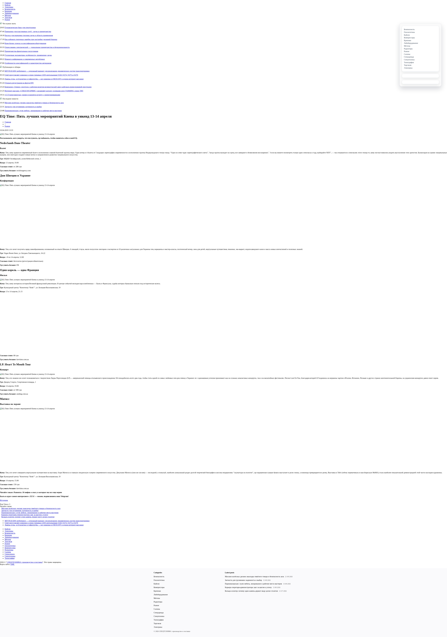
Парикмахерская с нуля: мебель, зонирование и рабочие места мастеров (33, 111)
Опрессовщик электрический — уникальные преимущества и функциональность (37, 47)
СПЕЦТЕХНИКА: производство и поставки (24, 562)
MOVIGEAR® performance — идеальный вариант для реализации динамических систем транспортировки (47, 71)
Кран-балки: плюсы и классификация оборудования (25, 43)
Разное (7, 20)
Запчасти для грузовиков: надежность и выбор (23, 107)
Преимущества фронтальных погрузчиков (21, 51)
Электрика (9, 7)
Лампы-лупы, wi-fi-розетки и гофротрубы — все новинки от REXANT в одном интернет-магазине (44, 79)
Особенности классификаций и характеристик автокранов (28, 63)
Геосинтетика (10, 546)
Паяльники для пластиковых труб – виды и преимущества (28, 31)
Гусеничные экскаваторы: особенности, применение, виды (28, 55)
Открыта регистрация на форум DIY (19, 83)
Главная (8, 3)
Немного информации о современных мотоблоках (25, 59)
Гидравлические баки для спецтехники (20, 28)
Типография (9, 558)
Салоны (8, 552)
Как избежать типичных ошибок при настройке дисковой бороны (31, 39)
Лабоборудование (12, 13)
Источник (4, 500)
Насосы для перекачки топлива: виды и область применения (29, 35)
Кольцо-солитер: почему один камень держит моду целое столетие (27, 517)
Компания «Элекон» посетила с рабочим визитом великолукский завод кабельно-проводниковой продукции (48, 87)
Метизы (8, 15)
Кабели (7, 5)
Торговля (8, 18)
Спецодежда (10, 554)
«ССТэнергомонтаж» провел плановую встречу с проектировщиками (32, 95)
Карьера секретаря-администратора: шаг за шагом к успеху (24, 515)
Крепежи (8, 11)
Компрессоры (10, 548)
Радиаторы (9, 550)
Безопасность (10, 9)
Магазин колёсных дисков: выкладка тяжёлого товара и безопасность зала (34, 103)
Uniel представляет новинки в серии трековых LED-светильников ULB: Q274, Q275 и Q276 (41, 75)
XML (12, 564)
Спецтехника (10, 556)
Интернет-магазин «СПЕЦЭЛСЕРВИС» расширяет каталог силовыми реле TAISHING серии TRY (44, 91)
